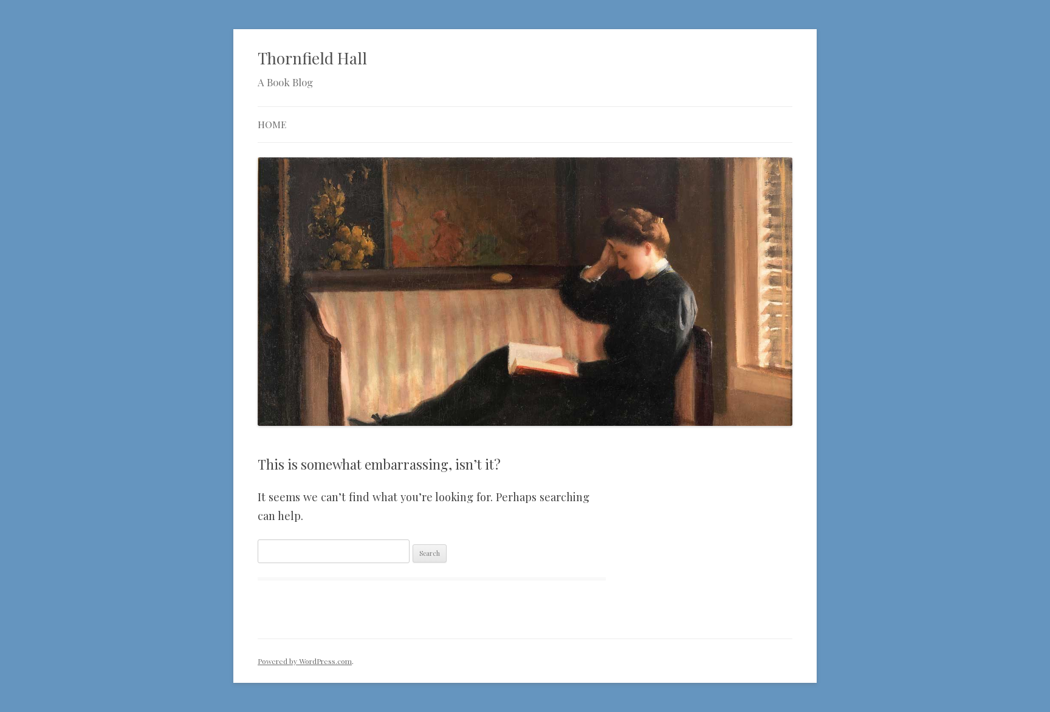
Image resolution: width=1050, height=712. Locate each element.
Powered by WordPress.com (305, 661)
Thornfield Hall (312, 58)
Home (272, 124)
